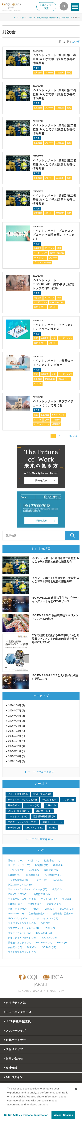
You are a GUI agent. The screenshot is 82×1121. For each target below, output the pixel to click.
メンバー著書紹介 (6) (19, 811)
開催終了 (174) (15, 860)
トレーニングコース (18, 1011)
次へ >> (73, 436)
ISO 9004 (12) (49, 947)
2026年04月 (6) (16, 725)
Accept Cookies (63, 1115)
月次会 (36, 68)
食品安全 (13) (15, 947)
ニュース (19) (32, 805)
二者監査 (60, 72)
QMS (47, 419)
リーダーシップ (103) (19, 865)
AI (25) (36, 908)
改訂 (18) (45, 923)
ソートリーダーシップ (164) (22, 799)
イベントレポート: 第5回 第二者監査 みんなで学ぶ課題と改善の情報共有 (54, 59)
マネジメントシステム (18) (22, 923)
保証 (36, 338)
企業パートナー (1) (52, 822)
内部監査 (37, 248)
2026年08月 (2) (16, 705)
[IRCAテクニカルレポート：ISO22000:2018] (41, 509)
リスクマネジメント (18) (45, 918)
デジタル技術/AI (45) (18, 880)
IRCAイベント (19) (17, 918)
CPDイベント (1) (34, 827)
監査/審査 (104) (52, 860)
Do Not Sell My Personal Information (26, 1115)
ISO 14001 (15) (49, 937)
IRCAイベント (40, 258)
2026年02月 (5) (16, 736)
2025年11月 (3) (16, 751)
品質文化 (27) (54, 904)
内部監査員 (50, 379)
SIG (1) (52, 827)
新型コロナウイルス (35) (20, 884)
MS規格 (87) (41, 865)
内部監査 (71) (51, 870)
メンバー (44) (41, 880)
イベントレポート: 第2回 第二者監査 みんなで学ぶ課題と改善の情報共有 (54, 164)
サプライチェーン (41, 424)
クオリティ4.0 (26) (17, 908)
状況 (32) (57, 889)
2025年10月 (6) (16, 756)
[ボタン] (75, 7)
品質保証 (56, 424)
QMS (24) (50, 908)
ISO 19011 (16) (44, 933)
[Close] (76, 1089)
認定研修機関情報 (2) (44, 816)
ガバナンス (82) (16, 870)
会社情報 (11, 1067)
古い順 (76, 41)
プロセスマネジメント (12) (22, 952)
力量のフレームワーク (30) (22, 899)
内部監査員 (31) (42, 894)
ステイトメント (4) (17, 816)
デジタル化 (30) (49, 899)
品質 (69, 72)
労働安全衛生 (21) (38, 913)
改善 (59, 248)
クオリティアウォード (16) (22, 937)
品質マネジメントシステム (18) (24, 928)
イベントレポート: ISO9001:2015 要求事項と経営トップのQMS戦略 (53, 284)
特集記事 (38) (49, 799)
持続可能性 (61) (53, 875)
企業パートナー (16, 1039)
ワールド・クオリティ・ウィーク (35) (27, 889)
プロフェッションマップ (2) (22, 822)
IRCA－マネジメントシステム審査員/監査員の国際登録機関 (37, 18)
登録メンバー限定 (46, 7)
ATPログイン (14, 1077)
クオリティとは (16, 1002)
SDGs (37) (58, 880)
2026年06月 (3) (16, 715)
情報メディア (67, 18)
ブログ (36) (68, 799)
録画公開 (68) (33, 875)
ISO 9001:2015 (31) (18, 894)
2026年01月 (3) (16, 741)
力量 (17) (50, 928)
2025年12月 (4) (16, 746)
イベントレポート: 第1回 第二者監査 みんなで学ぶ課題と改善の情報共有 (54, 199)
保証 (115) (33, 860)
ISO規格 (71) (14, 875)
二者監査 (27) (35, 904)
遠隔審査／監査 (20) (63, 913)
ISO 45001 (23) (16, 913)
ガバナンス (49, 248)
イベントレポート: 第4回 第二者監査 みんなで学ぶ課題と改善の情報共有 (54, 94)
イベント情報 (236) (18, 794)
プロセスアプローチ (42, 262)
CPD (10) (51, 805)
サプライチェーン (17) (19, 933)
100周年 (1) (14, 827)
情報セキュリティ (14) (19, 942)
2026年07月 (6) (16, 710)
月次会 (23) (13, 805)
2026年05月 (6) (16, 720)
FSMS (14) (62, 942)
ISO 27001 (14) (44, 942)
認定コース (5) (43, 811)
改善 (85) (58, 865)
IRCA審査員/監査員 (18, 1021)
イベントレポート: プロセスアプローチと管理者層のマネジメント (54, 234)
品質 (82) (34, 870)
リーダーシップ (40, 253)
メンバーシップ (16, 1030)
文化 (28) (67, 899)
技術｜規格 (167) (42, 794)
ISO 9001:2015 (57, 253)
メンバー (49, 72)
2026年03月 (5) (16, 730)
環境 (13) (31, 947)
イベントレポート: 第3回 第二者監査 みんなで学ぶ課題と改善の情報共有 (54, 129)
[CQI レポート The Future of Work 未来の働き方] (41, 466)
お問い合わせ (14, 1058)
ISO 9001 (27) (15, 904)
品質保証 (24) (67, 908)
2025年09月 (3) (16, 761)
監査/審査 (38, 72)
